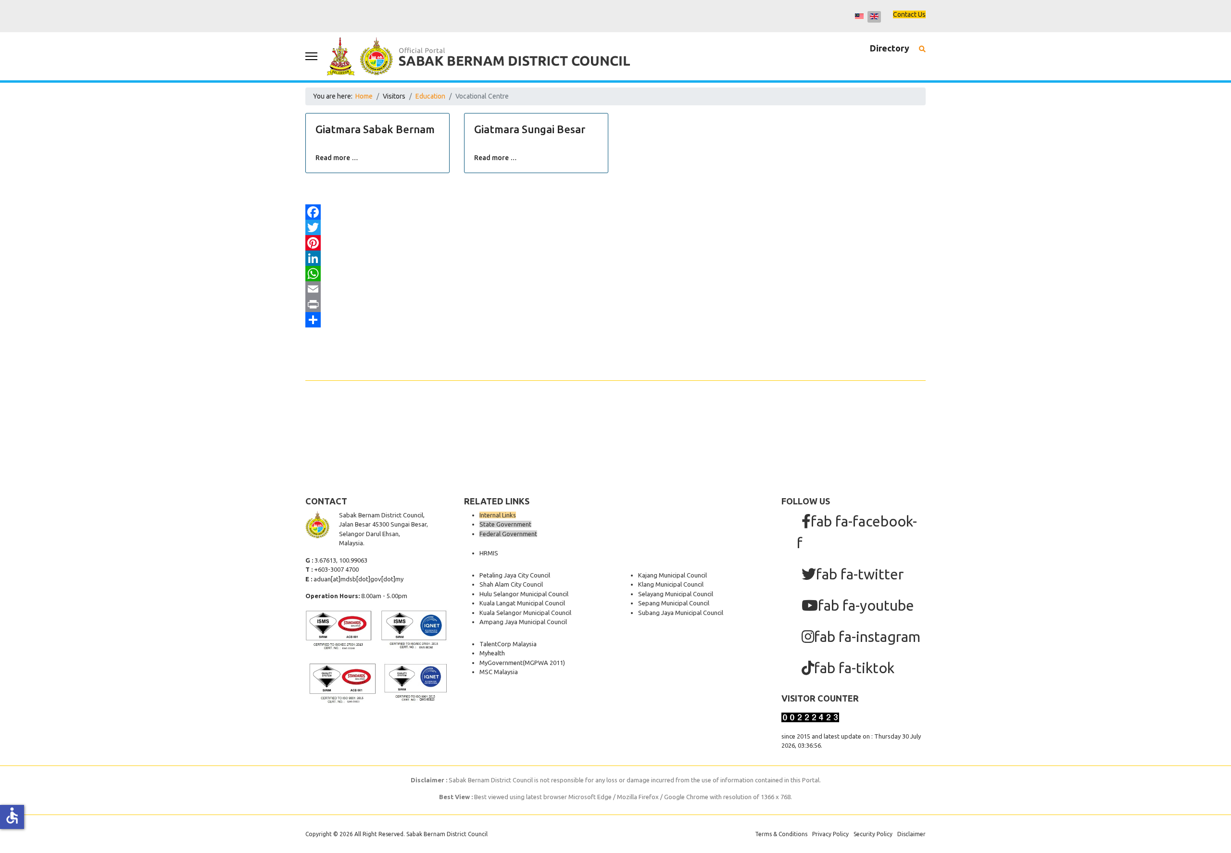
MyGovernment (501, 662)
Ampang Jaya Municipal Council (523, 621)
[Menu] (311, 56)
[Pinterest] (615, 243)
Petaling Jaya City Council (514, 575)
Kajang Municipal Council (672, 575)
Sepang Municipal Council (673, 603)
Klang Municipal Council (670, 584)
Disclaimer (911, 834)
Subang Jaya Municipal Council (680, 612)
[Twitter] (615, 227)
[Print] (615, 304)
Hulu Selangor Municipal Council (523, 593)
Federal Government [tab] (508, 533)
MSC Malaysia (498, 671)
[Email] (615, 289)
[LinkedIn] (615, 258)
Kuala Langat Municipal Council (522, 603)
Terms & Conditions (781, 834)
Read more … (336, 158)
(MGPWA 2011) (544, 662)
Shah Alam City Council (511, 584)
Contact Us (909, 14)
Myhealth (492, 653)
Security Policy (873, 834)
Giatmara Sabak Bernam (375, 129)
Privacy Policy (830, 834)
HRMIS (488, 553)
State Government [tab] (505, 524)
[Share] (615, 319)
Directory (889, 48)
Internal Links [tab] (497, 515)
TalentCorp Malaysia (508, 643)
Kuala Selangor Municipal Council (525, 612)
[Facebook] (615, 212)
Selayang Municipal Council (675, 593)
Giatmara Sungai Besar (529, 129)
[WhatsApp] (615, 273)
